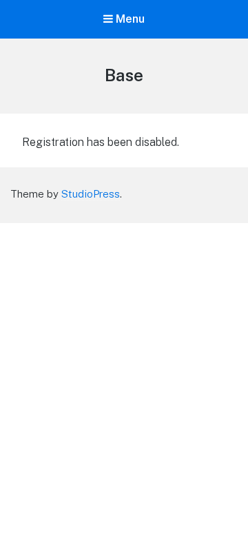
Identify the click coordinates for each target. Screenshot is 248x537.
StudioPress (90, 194)
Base (124, 75)
